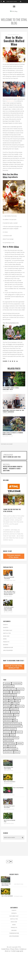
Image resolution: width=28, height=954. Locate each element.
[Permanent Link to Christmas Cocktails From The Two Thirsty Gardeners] (14, 408)
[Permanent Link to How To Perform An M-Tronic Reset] (8, 575)
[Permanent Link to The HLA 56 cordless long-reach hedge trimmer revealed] (8, 605)
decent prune (10, 101)
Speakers (19, 743)
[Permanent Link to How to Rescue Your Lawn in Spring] (8, 765)
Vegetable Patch (8, 752)
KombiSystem (14, 709)
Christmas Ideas (8, 697)
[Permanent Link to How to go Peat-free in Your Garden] (8, 804)
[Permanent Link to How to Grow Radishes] (8, 792)
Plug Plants (7, 732)
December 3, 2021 (7, 391)
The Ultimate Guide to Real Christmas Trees (11, 388)
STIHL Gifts (12, 746)
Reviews (5, 644)
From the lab (7, 703)
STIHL (5, 746)
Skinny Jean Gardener (10, 743)
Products (6, 641)
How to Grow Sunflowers (9, 781)
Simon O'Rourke (8, 740)
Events (5, 624)
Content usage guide (17, 951)
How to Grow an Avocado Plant (9, 820)
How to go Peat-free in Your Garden (9, 806)
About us (7, 951)
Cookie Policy (5, 949)
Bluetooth (20, 689)
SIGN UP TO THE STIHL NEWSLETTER (13, 667)
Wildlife (17, 752)
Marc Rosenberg (8, 714)
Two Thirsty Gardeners (10, 749)
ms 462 (16, 714)
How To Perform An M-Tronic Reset (9, 577)
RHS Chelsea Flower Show (11, 737)
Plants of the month (10, 729)
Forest (18, 700)
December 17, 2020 (8, 413)
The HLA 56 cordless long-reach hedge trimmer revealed (9, 608)
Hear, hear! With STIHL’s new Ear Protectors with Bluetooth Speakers (9, 593)
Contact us (23, 949)
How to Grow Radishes (18, 787)
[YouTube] (4, 1)
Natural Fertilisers (9, 717)
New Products (8, 720)
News (5, 639)
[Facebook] (2, 1)
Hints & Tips (7, 633)
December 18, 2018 (8, 436)
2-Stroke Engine (16, 683)
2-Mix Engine (7, 683)
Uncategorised (8, 650)
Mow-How (6, 636)
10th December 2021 (13, 34)
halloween (7, 706)
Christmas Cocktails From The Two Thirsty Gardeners (13, 411)
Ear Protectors (19, 697)
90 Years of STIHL (8, 686)
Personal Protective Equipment (12, 726)
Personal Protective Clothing (12, 723)
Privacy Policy (14, 949)
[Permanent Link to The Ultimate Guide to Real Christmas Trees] (14, 386)
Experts (5, 627)
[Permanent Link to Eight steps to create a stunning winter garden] (14, 430)
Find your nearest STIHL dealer (13, 556)
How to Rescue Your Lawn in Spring (8, 768)
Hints (13, 706)
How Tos (6, 709)
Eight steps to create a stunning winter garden (13, 433)
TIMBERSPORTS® (8, 647)
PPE (13, 732)
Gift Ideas (15, 703)
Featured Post (7, 630)
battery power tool (9, 689)
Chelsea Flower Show (10, 694)
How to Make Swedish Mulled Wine (14, 41)
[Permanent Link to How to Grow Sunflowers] (8, 779)
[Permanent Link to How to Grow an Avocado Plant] (8, 818)
